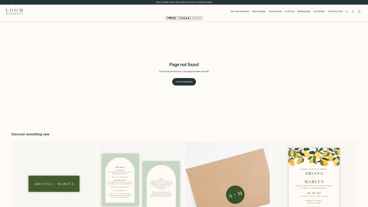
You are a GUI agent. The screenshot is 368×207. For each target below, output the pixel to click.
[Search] (347, 11)
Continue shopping (184, 81)
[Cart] (359, 11)
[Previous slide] (276, 184)
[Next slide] (352, 184)
